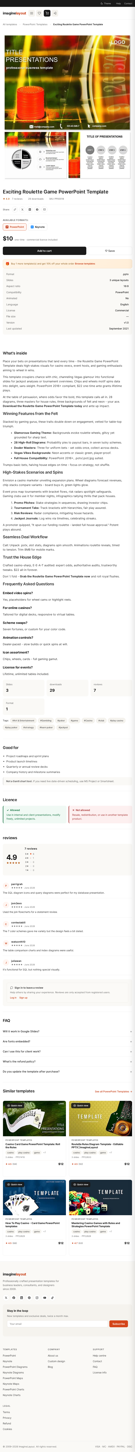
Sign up (23, 997)
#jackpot (63, 727)
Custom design (56, 1361)
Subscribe (118, 1323)
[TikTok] (52, 1297)
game (37, 1152)
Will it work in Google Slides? (21, 1031)
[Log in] (55, 13)
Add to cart (44, 250)
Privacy (7, 1417)
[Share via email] (44, 209)
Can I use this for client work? (22, 1051)
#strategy (28, 727)
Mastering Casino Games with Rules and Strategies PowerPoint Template (96, 1225)
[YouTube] (44, 1297)
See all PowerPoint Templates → (113, 1091)
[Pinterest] (29, 1297)
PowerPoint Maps (13, 1378)
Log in (13, 997)
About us (53, 1355)
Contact (128, 3)
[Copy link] (15, 209)
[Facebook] (14, 1297)
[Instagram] (37, 1297)
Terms (6, 1412)
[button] (67, 107)
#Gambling (46, 720)
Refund (7, 1423)
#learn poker (46, 727)
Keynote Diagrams (13, 1372)
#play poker (11, 727)
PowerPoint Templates (35, 24)
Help (118, 3)
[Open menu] (31, 13)
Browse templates (85, 263)
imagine (14, 13)
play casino (24, 1152)
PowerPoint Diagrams (15, 1366)
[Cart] (47, 13)
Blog (50, 1366)
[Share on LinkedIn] (30, 209)
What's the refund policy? (19, 1061)
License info (100, 1372)
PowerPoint (9, 1355)
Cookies (7, 1429)
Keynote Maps (11, 1383)
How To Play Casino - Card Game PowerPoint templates (32, 1225)
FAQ (95, 1366)
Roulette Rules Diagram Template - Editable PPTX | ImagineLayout (97, 1146)
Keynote (38, 226)
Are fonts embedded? (16, 1041)
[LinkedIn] (21, 1297)
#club (101, 720)
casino (10, 1152)
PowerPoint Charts (13, 1389)
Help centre (99, 1355)
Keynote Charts (11, 1395)
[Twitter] (6, 1297)
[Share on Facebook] (37, 209)
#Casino (88, 720)
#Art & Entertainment (23, 720)
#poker (61, 720)
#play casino (116, 720)
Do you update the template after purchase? (31, 1071)
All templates (10, 24)
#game (74, 720)
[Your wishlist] (39, 13)
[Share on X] (22, 209)
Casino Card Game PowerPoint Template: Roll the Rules (32, 1146)
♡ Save (110, 250)
